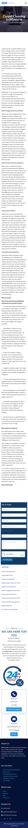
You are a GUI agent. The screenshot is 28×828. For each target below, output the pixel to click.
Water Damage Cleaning (9, 774)
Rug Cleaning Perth (7, 605)
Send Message (7, 560)
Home (5, 22)
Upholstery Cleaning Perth (9, 586)
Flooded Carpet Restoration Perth (11, 583)
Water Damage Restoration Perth (11, 590)
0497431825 (10, 641)
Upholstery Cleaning (8, 778)
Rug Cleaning (6, 772)
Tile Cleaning (6, 780)
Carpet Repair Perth (7, 575)
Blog (4, 795)
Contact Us (6, 797)
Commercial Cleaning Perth (9, 594)
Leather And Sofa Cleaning (10, 776)
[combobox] (14, 526)
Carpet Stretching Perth (8, 579)
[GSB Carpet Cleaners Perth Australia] (8, 3)
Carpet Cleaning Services (8, 571)
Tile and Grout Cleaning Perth (10, 609)
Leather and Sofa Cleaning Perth (10, 602)
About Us (5, 793)
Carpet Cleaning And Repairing (11, 770)
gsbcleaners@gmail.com (14, 726)
